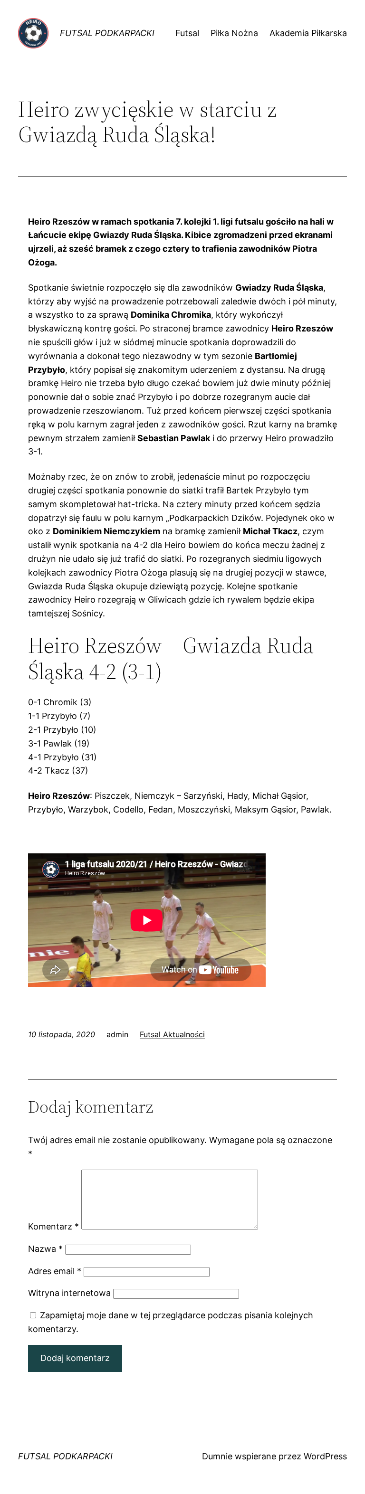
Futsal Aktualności (172, 1034)
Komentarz (53, 1226)
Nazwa (45, 1249)
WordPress (325, 1456)
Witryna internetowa (69, 1293)
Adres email (54, 1271)
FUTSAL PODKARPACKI (107, 33)
